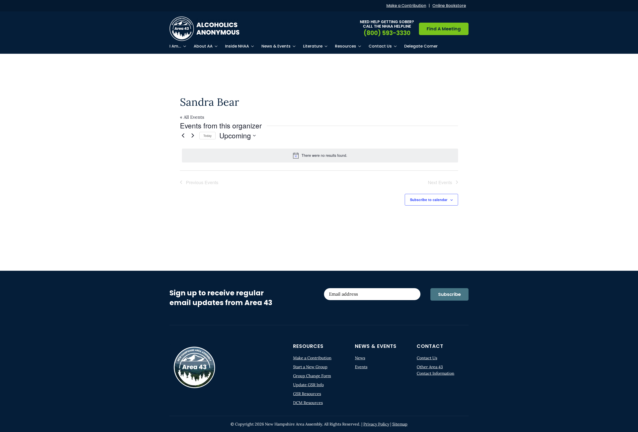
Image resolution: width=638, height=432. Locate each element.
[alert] (320, 155)
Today (207, 135)
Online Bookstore (449, 5)
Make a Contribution (406, 5)
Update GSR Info (308, 384)
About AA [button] (203, 46)
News (360, 357)
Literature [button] (312, 46)
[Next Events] (193, 136)
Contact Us (427, 357)
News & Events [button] (276, 46)
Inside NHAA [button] (237, 46)
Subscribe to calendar (428, 199)
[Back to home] (204, 28)
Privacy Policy (376, 424)
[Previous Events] (183, 136)
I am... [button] (175, 46)
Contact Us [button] (380, 46)
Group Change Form (312, 375)
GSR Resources (307, 393)
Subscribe (449, 294)
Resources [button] (345, 46)
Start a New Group (310, 366)
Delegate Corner (421, 46)
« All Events (192, 117)
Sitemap (399, 424)
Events (361, 366)
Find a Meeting (444, 29)
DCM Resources (308, 402)
